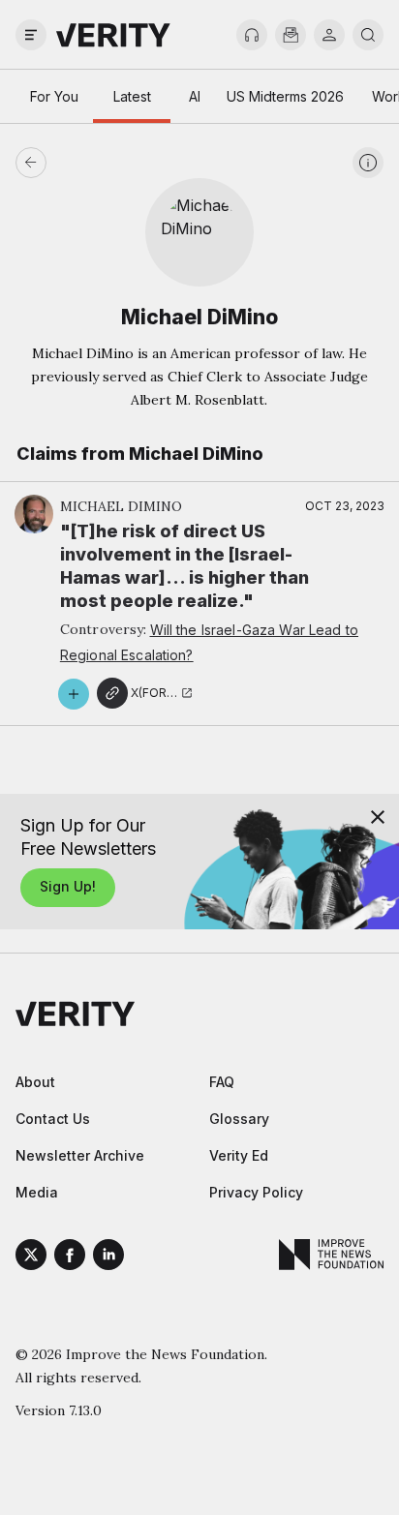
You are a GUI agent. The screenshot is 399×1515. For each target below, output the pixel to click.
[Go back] (115, 162)
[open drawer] (30, 34)
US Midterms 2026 (285, 96)
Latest (132, 96)
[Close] (377, 817)
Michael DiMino (121, 506)
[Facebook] (69, 1257)
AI (194, 96)
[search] (368, 34)
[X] (30, 1257)
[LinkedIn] (108, 1257)
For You (54, 96)
